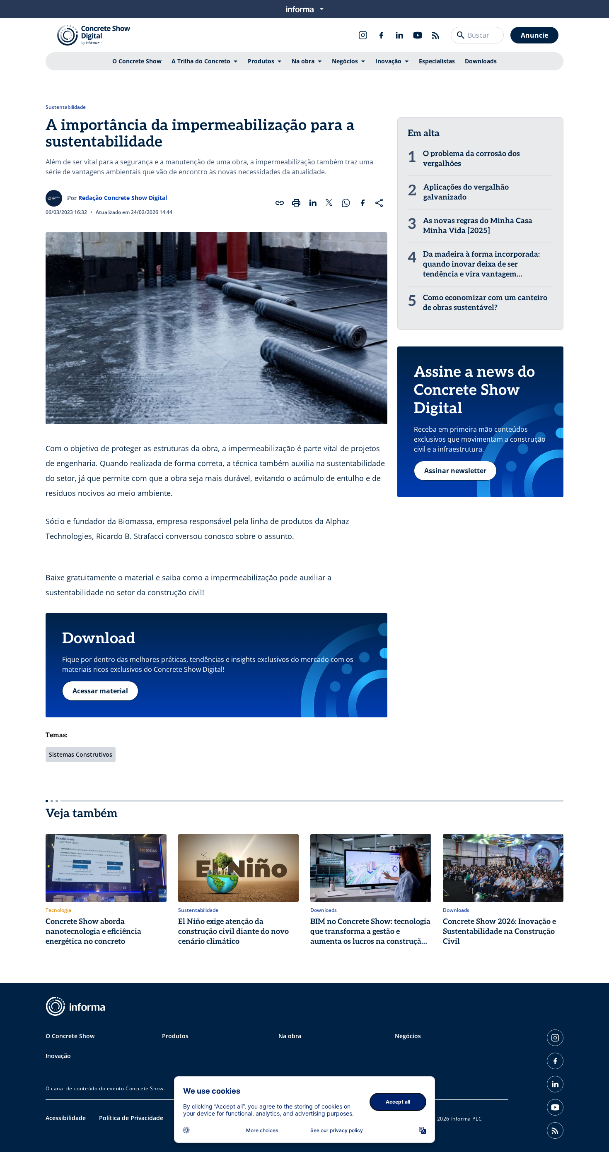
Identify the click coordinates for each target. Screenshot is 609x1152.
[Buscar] (461, 35)
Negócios (345, 61)
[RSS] (436, 35)
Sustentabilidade (66, 107)
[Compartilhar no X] (329, 203)
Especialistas (437, 61)
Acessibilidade (66, 1118)
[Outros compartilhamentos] (379, 203)
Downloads (481, 61)
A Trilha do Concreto (201, 61)
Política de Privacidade (131, 1118)
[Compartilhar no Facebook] (362, 203)
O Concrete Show (137, 61)
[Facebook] (381, 35)
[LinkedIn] (399, 35)
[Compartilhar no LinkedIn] (312, 203)
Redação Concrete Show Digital (122, 198)
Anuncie (534, 35)
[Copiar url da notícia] (279, 203)
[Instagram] (363, 35)
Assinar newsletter (455, 470)
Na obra (303, 61)
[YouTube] (417, 35)
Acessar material (100, 690)
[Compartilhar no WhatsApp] (346, 203)
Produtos (261, 61)
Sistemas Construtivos (80, 754)
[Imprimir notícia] (296, 203)
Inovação (388, 61)
